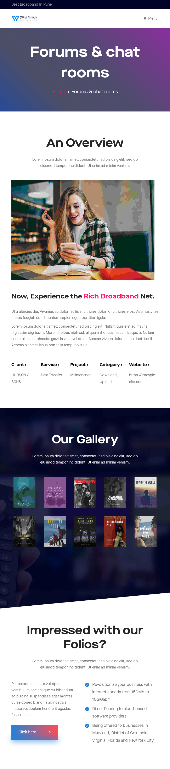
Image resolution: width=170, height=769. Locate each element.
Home (58, 92)
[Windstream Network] (24, 18)
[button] (34, 732)
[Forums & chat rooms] (24, 492)
